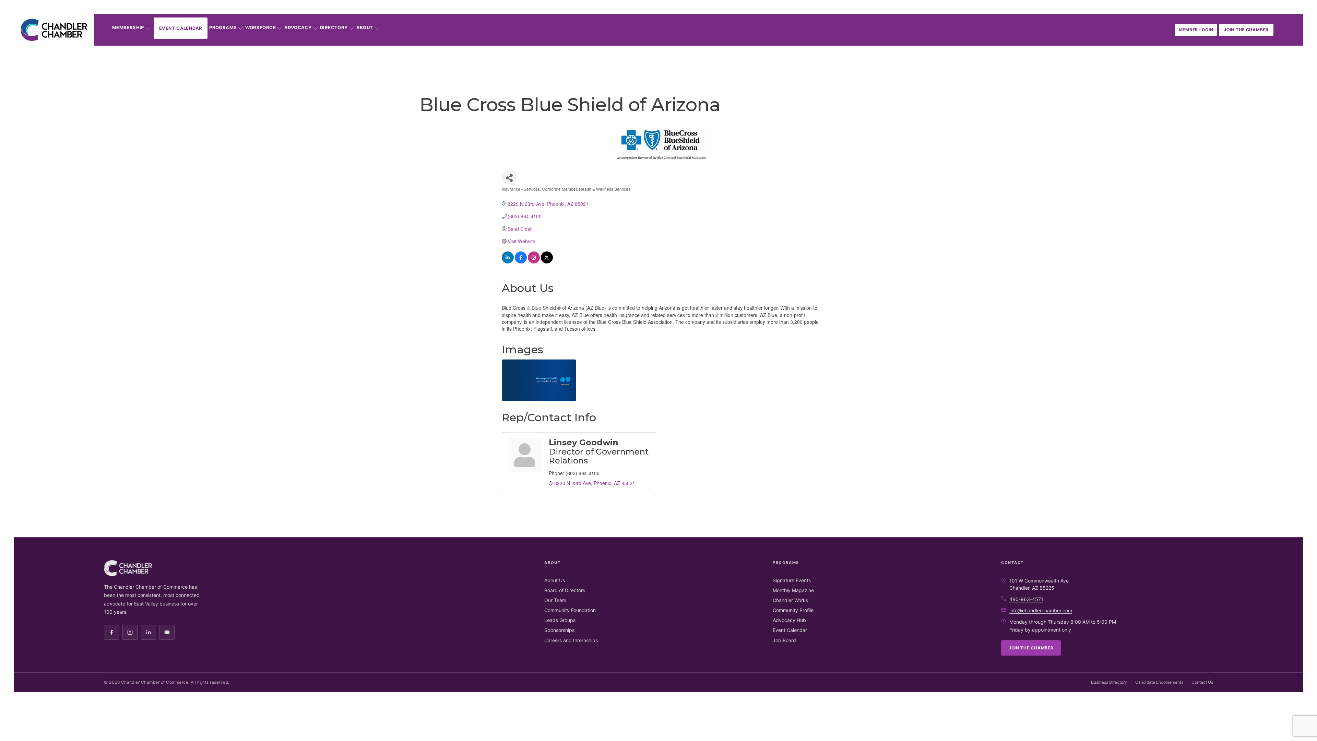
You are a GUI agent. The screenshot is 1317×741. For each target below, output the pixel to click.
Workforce (260, 27)
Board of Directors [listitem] (564, 590)
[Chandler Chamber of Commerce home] (54, 30)
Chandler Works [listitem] (790, 600)
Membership (128, 27)
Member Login (1196, 29)
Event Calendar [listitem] (790, 630)
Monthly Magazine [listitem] (793, 590)
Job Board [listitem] (784, 640)
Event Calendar (180, 28)
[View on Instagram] (534, 261)
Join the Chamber (1246, 29)
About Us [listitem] (554, 580)
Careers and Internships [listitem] (571, 640)
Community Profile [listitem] (793, 610)
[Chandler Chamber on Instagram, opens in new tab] (130, 632)
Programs (223, 27)
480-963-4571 (1026, 599)
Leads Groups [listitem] (560, 620)
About (364, 27)
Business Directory (1109, 682)
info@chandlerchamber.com (1040, 610)
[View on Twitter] (547, 261)
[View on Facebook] (521, 261)
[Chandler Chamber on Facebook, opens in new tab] (111, 632)
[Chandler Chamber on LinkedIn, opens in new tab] (148, 632)
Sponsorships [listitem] (559, 630)
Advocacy (297, 27)
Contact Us (1202, 682)
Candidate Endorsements (1159, 682)
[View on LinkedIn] (508, 261)
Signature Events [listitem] (792, 580)
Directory (334, 27)
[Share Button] (509, 177)
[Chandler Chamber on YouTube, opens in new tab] (167, 632)
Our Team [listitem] (555, 600)
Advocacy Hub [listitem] (789, 620)
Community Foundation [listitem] (570, 610)
